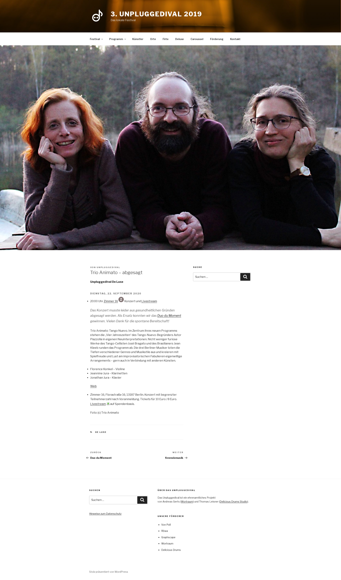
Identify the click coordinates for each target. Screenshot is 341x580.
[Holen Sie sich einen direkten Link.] (108, 403)
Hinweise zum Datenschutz (105, 513)
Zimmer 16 (111, 301)
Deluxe (179, 39)
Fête (166, 39)
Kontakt (235, 39)
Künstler (137, 39)
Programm (116, 39)
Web (93, 386)
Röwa (164, 530)
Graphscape (168, 537)
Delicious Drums (171, 549)
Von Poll (166, 524)
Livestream (149, 301)
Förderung (216, 39)
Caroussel (197, 39)
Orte (153, 39)
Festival (95, 39)
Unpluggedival (108, 267)
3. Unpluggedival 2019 (156, 14)
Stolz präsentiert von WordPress (108, 571)
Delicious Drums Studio (233, 501)
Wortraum (187, 501)
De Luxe (101, 432)
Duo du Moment (169, 315)
